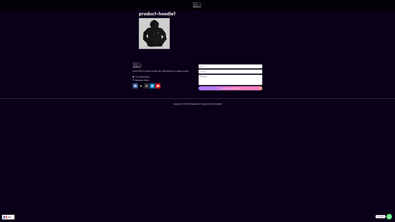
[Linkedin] (152, 85)
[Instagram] (146, 85)
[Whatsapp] (389, 216)
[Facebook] (135, 85)
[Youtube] (157, 85)
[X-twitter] (140, 85)
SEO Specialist (216, 104)
